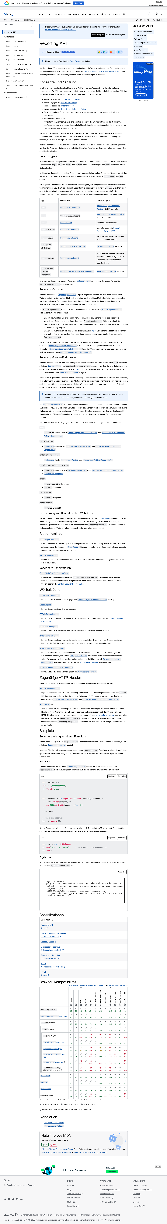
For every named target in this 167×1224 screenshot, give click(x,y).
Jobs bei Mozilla (74, 1193)
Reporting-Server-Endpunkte (57, 357)
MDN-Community (107, 1185)
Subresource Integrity (89, 662)
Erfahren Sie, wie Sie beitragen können (57, 1149)
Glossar (136, 1202)
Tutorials (136, 1198)
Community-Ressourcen (110, 1189)
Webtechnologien (140, 1185)
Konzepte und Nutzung (143, 32)
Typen (94, 331)
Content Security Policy (94, 71)
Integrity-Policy (67, 106)
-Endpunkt (54, 473)
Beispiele (138, 46)
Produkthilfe (72, 1206)
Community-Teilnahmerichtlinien (105, 1215)
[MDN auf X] (13, 1198)
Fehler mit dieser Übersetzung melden (89, 1152)
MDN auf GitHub (107, 1202)
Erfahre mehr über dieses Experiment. (60, 29)
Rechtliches (83, 1215)
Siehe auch (139, 57)
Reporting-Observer (51, 289)
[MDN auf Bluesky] (9, 1198)
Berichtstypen (48, 156)
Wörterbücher (140, 39)
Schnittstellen (140, 35)
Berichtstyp (80, 369)
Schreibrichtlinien (107, 1193)
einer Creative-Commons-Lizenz (106, 1220)
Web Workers (75, 61)
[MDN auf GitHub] (5, 1198)
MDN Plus (71, 1202)
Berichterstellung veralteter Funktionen (63, 736)
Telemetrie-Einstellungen (63, 1215)
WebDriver (105, 518)
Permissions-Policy (113, 71)
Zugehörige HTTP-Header (145, 43)
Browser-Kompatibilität (143, 54)
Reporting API (10, 32)
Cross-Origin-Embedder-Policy (73, 109)
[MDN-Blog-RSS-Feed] (21, 1198)
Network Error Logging (105, 715)
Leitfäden (136, 1193)
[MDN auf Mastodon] (17, 1198)
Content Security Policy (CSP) (70, 584)
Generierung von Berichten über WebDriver (66, 513)
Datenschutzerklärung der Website (35, 1215)
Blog (125, 14)
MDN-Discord (105, 1198)
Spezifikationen (140, 50)
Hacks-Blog (138, 1206)
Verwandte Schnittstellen (55, 568)
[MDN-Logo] (8, 1180)
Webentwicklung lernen (142, 1189)
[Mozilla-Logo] (11, 1214)
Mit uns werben (73, 1198)
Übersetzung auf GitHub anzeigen (55, 1152)
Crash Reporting (47, 942)
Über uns (71, 1185)
